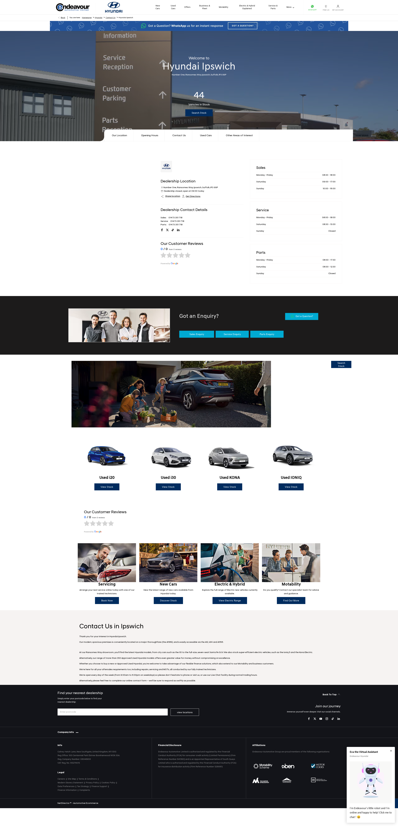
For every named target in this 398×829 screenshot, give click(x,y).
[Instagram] (327, 719)
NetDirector (64, 803)
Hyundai (98, 18)
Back (63, 18)
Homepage (87, 18)
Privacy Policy (92, 783)
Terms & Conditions (88, 779)
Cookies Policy (108, 783)
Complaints (84, 790)
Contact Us (110, 18)
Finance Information (67, 790)
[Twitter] (315, 719)
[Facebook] (309, 719)
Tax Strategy (83, 786)
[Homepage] (114, 7)
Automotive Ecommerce (85, 803)
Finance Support (99, 786)
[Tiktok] (173, 230)
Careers (61, 779)
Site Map (72, 779)
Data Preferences (66, 786)
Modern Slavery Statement (70, 783)
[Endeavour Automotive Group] (73, 7)
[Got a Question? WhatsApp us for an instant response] (199, 26)
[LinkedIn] (178, 230)
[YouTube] (321, 719)
